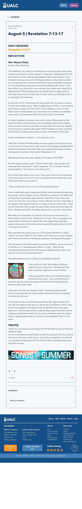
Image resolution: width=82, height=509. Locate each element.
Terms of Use (50, 456)
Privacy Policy (61, 456)
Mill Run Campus (10, 429)
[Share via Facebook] (9, 371)
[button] (32, 448)
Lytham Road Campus (31, 429)
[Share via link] (14, 371)
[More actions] (72, 27)
